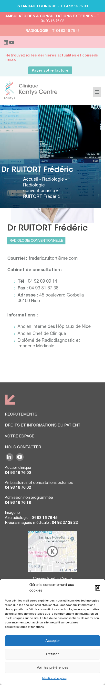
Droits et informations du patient (43, 426)
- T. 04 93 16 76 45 (52, 31)
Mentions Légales (54, 678)
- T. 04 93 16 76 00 (52, 6)
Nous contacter (23, 448)
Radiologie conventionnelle (36, 241)
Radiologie (53, 179)
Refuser (52, 654)
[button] (97, 587)
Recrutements (21, 415)
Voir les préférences (52, 667)
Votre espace (19, 437)
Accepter (52, 641)
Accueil (30, 179)
